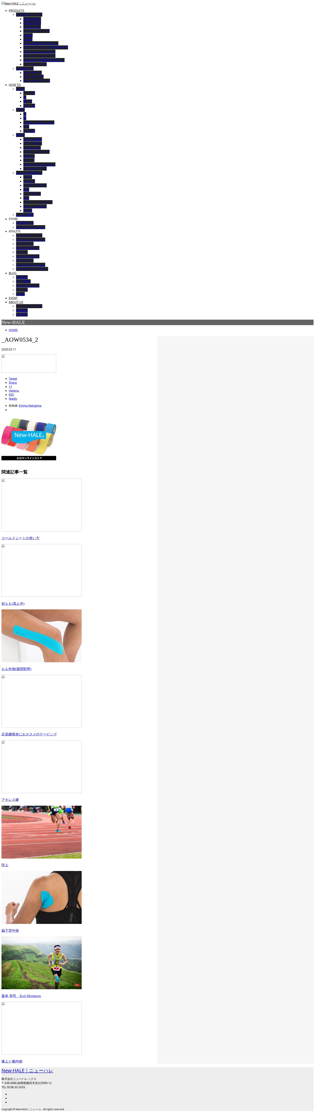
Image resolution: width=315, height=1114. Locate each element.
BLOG (13, 273)
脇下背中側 (10, 930)
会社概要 (22, 315)
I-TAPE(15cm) (32, 23)
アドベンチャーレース (30, 240)
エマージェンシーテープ (39, 52)
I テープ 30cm (32, 139)
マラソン (22, 252)
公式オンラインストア (30, 227)
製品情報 (22, 277)
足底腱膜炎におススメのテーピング (29, 734)
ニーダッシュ (32, 27)
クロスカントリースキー (32, 269)
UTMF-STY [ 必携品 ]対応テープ (44, 60)
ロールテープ (25, 68)
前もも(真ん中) (12, 604)
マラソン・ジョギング (37, 202)
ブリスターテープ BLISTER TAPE (45, 47)
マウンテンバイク (27, 256)
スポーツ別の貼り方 (29, 173)
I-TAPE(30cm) (32, 19)
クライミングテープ (36, 31)
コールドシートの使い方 (20, 538)
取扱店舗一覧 (25, 223)
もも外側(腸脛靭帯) (16, 669)
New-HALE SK (32, 73)
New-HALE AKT (33, 77)
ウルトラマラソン (27, 248)
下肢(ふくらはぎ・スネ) (38, 122)
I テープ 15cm (32, 143)
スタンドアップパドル (30, 265)
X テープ (28, 160)
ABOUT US (16, 302)
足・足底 (29, 131)
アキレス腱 (10, 800)
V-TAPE (28, 35)
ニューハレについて (29, 306)
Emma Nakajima (30, 406)
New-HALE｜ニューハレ (27, 1070)
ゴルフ (27, 177)
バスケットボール (35, 185)
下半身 (20, 110)
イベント (22, 290)
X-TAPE (27, 39)
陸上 (26, 198)
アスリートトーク (27, 286)
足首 (26, 127)
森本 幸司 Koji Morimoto (21, 996)
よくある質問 (25, 215)
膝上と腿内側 (11, 1061)
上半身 (20, 89)
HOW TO (15, 85)
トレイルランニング (29, 235)
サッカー (29, 181)
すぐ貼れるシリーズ (29, 15)
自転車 (27, 211)
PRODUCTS (16, 11)
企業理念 (22, 310)
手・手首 (29, 93)
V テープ (29, 156)
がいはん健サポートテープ (40, 43)
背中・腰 (29, 106)
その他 (20, 294)
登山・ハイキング (35, 206)
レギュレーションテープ (39, 56)
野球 (26, 190)
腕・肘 (27, 101)
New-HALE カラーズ (36, 81)
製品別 (20, 135)
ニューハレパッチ (35, 64)
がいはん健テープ (35, 169)
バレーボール (32, 194)
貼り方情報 (23, 281)
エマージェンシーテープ (39, 164)
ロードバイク (25, 261)
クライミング (25, 244)
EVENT (13, 298)
